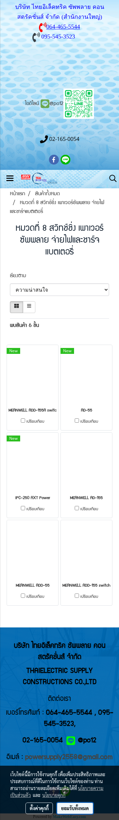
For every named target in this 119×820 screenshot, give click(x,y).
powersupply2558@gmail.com (69, 757)
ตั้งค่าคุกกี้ (39, 808)
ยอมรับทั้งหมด (75, 808)
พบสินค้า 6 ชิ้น (24, 326)
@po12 (56, 104)
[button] (110, 179)
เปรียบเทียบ (35, 422)
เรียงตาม (21, 276)
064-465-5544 (63, 26)
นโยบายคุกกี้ (53, 795)
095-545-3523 (58, 36)
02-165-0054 (42, 741)
